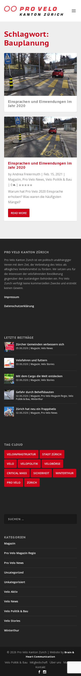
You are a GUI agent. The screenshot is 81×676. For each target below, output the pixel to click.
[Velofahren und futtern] (9, 363)
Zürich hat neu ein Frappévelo (36, 409)
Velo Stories (47, 364)
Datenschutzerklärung (19, 306)
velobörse (52, 464)
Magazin (14, 179)
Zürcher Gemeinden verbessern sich (40, 344)
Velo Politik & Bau (59, 179)
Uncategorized (14, 572)
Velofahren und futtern (31, 360)
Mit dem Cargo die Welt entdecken (39, 376)
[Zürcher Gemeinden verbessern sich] (9, 347)
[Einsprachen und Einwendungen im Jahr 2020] (40, 137)
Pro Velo (13, 482)
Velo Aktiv (10, 592)
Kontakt (40, 667)
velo (10, 464)
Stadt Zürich (52, 454)
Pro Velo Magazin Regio (54, 396)
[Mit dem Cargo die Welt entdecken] (9, 379)
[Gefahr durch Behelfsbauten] (9, 395)
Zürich (32, 482)
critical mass (17, 473)
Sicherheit (41, 473)
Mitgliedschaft (39, 662)
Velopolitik (29, 464)
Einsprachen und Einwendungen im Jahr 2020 (40, 103)
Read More (19, 213)
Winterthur (37, 399)
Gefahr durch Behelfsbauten (35, 392)
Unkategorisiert (14, 582)
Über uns (55, 662)
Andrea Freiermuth (26, 174)
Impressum (11, 297)
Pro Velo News (33, 179)
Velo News (47, 348)
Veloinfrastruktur (21, 454)
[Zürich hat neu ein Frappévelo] (9, 411)
